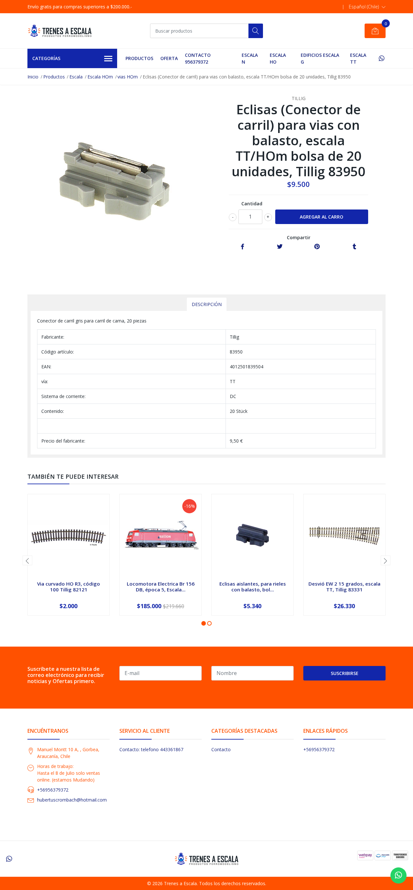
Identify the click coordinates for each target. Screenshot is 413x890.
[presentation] (27, 560)
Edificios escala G (320, 58)
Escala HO (278, 58)
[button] (367, 6)
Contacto (221, 749)
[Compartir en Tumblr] (354, 247)
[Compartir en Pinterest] (317, 247)
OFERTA (169, 58)
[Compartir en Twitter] (280, 247)
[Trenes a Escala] (59, 31)
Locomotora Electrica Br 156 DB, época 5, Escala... (161, 586)
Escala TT (358, 58)
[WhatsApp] (382, 58)
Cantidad (251, 203)
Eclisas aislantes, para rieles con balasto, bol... (252, 586)
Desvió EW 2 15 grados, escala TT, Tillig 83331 (344, 586)
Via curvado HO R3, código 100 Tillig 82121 (68, 586)
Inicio (32, 77)
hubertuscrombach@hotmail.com (72, 800)
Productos (139, 58)
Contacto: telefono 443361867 (151, 749)
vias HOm (127, 77)
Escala (76, 77)
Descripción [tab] (207, 304)
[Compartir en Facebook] (242, 247)
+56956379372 (52, 790)
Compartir (298, 237)
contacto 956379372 (198, 58)
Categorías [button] (46, 58)
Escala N (250, 58)
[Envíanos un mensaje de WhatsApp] (398, 875)
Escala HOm (100, 77)
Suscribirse (344, 673)
